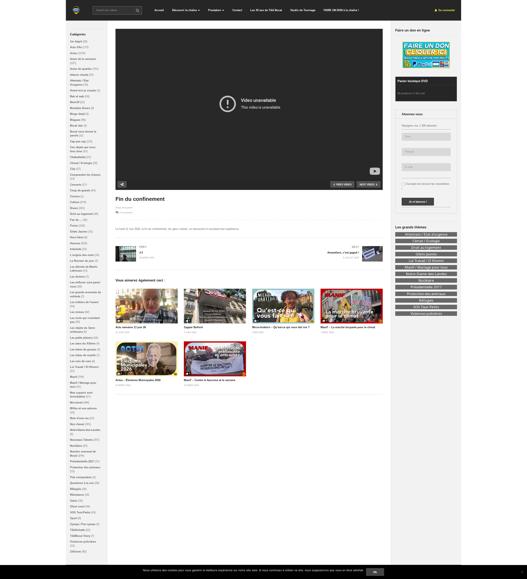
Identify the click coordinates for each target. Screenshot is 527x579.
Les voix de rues (81, 361)
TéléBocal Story (80, 535)
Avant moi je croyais (83, 90)
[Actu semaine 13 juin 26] (146, 306)
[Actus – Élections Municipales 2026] (146, 358)
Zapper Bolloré (193, 327)
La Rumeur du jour (82, 260)
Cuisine (75, 196)
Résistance (77, 494)
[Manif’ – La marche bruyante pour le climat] (352, 306)
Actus (74, 53)
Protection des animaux (85, 467)
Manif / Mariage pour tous (426, 267)
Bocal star (77, 125)
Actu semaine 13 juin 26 (130, 327)
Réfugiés (76, 489)
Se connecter (446, 10)
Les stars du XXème (83, 343)
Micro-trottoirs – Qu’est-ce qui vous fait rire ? (281, 327)
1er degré (76, 41)
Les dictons (78, 276)
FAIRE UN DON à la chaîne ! (341, 10)
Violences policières (83, 541)
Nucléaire (76, 445)
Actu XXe (76, 47)
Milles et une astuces (83, 408)
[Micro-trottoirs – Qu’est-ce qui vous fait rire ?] (283, 306)
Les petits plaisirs (81, 337)
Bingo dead (77, 113)
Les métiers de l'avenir (84, 302)
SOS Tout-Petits (80, 512)
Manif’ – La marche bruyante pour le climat (348, 327)
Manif (74, 376)
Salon (74, 500)
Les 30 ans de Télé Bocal (266, 10)
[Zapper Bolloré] (215, 306)
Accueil (159, 10)
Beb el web (77, 96)
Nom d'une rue (80, 418)
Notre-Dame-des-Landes (85, 429)
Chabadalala (78, 157)
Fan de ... (76, 219)
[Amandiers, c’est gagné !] (318, 254)
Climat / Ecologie (81, 163)
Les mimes (77, 312)
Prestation (214, 10)
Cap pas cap (78, 141)
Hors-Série (77, 237)
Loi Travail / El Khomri (84, 367)
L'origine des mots (82, 255)
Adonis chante (79, 74)
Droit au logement (82, 213)
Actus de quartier (81, 68)
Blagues (75, 119)
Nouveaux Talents (81, 439)
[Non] (522, 572)
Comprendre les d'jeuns (85, 174)
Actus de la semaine (83, 58)
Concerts (76, 184)
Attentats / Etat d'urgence (426, 234)
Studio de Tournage (302, 10)
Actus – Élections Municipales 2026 (138, 380)
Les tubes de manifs (83, 355)
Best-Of (75, 102)
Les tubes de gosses (83, 349)
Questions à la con (82, 483)
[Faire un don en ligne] (426, 55)
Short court (77, 506)
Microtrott (76, 402)
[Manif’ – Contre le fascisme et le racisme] (215, 358)
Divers (74, 208)
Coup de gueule (80, 190)
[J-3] (180, 254)
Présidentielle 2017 (82, 461)
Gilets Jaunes (79, 231)
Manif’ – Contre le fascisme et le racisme (209, 380)
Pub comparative (81, 477)
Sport (74, 518)
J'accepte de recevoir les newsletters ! (425, 186)
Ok (375, 572)
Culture (75, 202)
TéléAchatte (78, 529)
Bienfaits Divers (80, 108)
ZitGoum (76, 551)
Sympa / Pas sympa (83, 524)
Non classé (77, 424)
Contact (237, 10)
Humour (75, 243)
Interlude (76, 249)
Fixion (74, 225)
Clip (73, 168)
